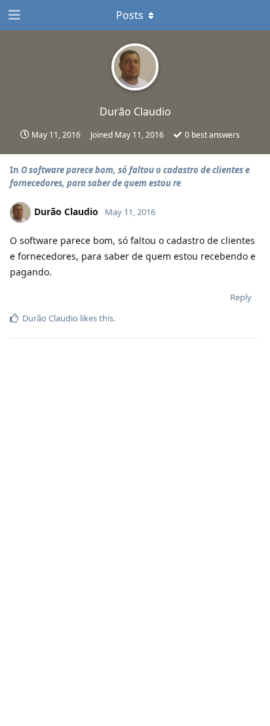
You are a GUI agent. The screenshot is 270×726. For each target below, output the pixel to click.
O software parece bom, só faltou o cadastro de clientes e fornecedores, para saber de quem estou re (130, 176)
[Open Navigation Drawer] (13, 15)
